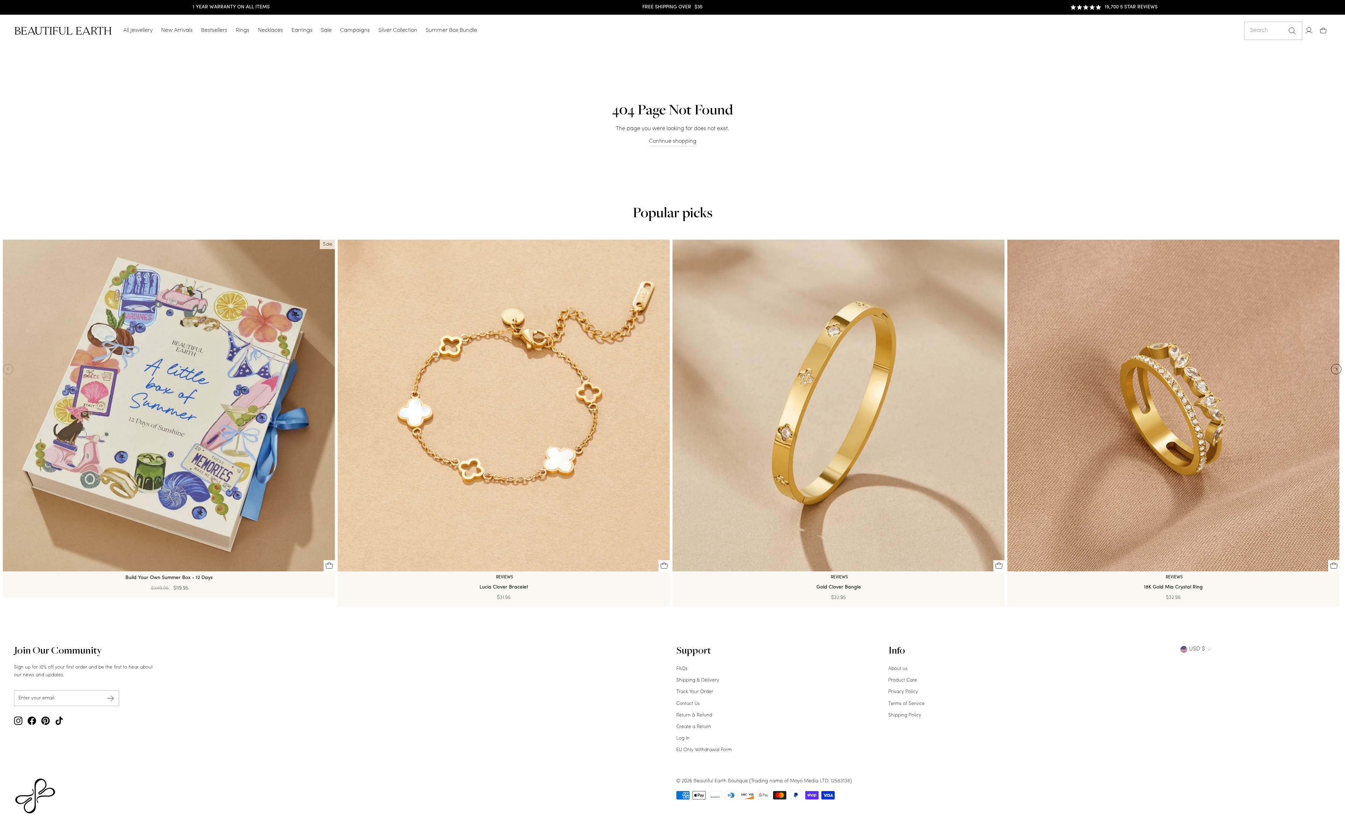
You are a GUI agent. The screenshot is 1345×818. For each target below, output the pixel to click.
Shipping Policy (904, 715)
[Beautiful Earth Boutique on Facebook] (32, 721)
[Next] (1336, 369)
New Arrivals (177, 30)
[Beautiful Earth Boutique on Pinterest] (45, 721)
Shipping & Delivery (697, 680)
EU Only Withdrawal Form (704, 750)
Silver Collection (397, 30)
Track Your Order (694, 692)
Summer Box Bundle (451, 30)
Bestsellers (214, 30)
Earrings (301, 30)
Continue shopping (672, 141)
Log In (683, 738)
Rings (242, 30)
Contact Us (688, 703)
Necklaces (270, 30)
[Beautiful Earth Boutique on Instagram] (18, 721)
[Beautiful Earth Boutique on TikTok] (59, 721)
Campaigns (355, 30)
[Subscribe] (110, 698)
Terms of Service (906, 703)
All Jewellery (138, 30)
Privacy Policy (903, 692)
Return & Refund (694, 715)
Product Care (902, 680)
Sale (326, 30)
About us (898, 669)
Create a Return (693, 727)
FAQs (682, 669)
